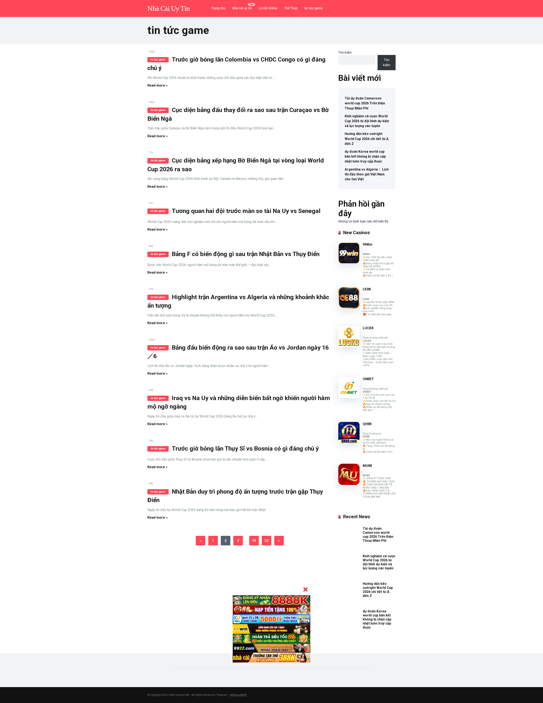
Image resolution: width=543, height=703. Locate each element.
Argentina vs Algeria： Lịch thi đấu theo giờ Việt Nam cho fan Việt (367, 174)
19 (254, 541)
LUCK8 (368, 328)
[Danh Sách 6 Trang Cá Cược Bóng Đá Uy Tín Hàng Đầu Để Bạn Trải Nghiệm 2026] (168, 7)
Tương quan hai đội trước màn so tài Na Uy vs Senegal (246, 210)
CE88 (367, 289)
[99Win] (349, 262)
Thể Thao (291, 8)
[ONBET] (349, 397)
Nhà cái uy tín (242, 8)
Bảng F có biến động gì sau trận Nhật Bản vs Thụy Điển (245, 254)
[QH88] (349, 442)
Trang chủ (218, 8)
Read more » (157, 85)
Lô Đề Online (268, 8)
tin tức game (313, 8)
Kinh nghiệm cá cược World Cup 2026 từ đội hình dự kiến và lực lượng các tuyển (367, 121)
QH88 (367, 424)
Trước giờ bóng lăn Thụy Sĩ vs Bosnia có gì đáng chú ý (245, 448)
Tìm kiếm (345, 52)
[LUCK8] (349, 346)
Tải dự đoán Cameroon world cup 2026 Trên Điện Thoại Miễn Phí (365, 103)
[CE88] (349, 307)
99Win (367, 244)
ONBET (368, 379)
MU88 (367, 466)
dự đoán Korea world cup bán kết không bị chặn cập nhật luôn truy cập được (365, 156)
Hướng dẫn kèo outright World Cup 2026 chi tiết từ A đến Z (367, 139)
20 (266, 541)
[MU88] (349, 484)
